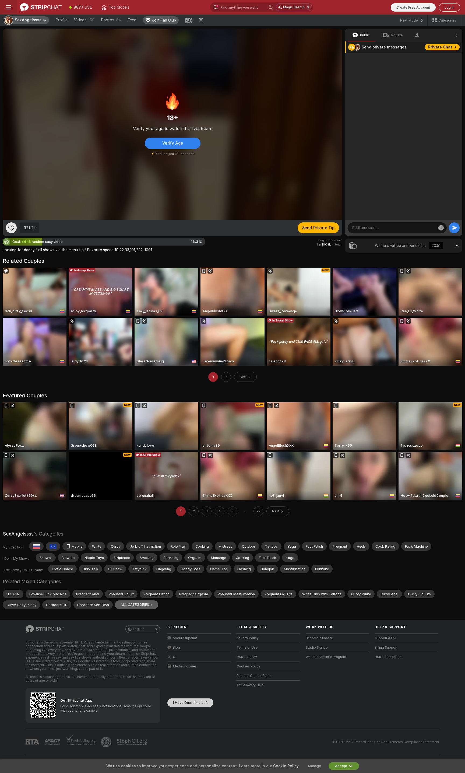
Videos (84, 20)
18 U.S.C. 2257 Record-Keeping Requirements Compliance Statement (385, 742)
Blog (176, 647)
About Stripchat (185, 638)
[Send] (454, 227)
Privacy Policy (248, 638)
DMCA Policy (247, 657)
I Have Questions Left (190, 703)
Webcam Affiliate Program (326, 657)
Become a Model (319, 638)
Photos (111, 20)
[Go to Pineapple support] (106, 742)
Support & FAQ (386, 638)
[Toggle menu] (8, 7)
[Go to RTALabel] (33, 742)
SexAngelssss (18, 534)
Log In (450, 7)
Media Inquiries (185, 666)
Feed (132, 20)
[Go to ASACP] (53, 742)
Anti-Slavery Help (250, 685)
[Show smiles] (441, 228)
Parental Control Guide (254, 676)
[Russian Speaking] (36, 546)
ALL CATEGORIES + (137, 605)
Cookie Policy (285, 766)
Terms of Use (247, 647)
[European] (53, 546)
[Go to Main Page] (40, 7)
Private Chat (440, 47)
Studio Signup (317, 647)
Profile (61, 20)
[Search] (271, 7)
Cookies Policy (248, 666)
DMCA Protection (388, 657)
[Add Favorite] (11, 227)
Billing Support (386, 647)
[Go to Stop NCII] (132, 742)
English (138, 629)
